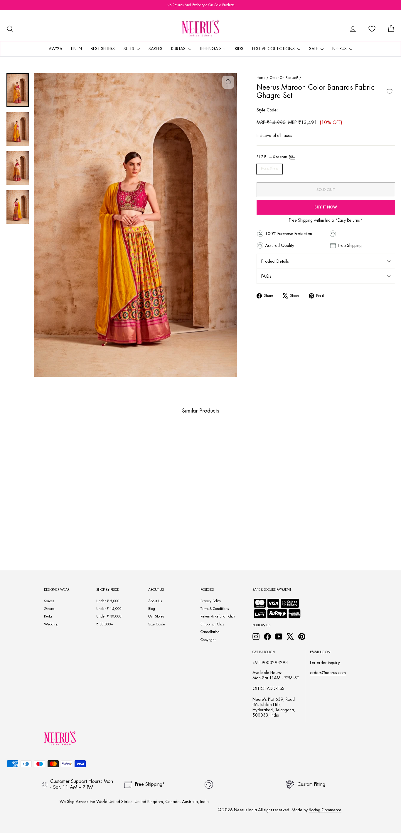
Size (272, 157)
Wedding (51, 624)
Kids (239, 49)
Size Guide (156, 624)
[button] (45, 538)
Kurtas (179, 49)
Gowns (49, 608)
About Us (155, 601)
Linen (76, 49)
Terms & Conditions (215, 608)
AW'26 (55, 49)
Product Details (275, 261)
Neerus (340, 49)
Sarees (155, 49)
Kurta (48, 616)
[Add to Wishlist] (389, 91)
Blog (151, 608)
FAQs (266, 276)
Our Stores (156, 616)
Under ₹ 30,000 (109, 616)
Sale (314, 49)
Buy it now (325, 207)
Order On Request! (284, 77)
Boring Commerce (325, 810)
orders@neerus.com (328, 673)
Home (261, 77)
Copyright (208, 640)
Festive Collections (274, 49)
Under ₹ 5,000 (107, 601)
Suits (129, 49)
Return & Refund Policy (218, 616)
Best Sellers (103, 49)
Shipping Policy (212, 624)
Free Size (269, 169)
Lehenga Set (213, 49)
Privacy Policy (211, 601)
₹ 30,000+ (104, 624)
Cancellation (210, 632)
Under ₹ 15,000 (109, 608)
